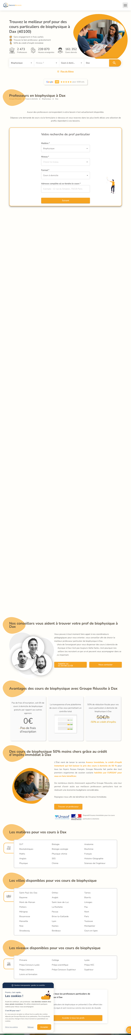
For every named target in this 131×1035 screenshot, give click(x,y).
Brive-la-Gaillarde (60, 916)
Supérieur (88, 969)
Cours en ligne (91, 930)
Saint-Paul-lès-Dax (28, 892)
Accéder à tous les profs (73, 1018)
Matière (45, 143)
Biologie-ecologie (60, 849)
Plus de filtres (67, 71)
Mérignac (23, 911)
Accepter (44, 1027)
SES (54, 858)
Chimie (55, 863)
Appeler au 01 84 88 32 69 (65, 664)
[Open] (31, 63)
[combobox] (18, 62)
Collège (55, 960)
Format (45, 170)
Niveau (45, 156)
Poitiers (22, 907)
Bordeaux (56, 930)
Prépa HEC (89, 964)
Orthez (55, 892)
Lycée (87, 960)
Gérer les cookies (11, 1027)
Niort (86, 911)
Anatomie (88, 844)
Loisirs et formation (28, 974)
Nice (21, 926)
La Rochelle (57, 907)
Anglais (22, 858)
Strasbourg (24, 930)
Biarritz (87, 897)
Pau (86, 907)
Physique (23, 863)
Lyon (54, 921)
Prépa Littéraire (26, 969)
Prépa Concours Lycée (29, 964)
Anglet (55, 897)
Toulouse (88, 921)
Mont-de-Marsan (27, 902)
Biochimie (88, 849)
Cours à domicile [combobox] (50, 175)
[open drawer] (125, 5)
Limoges (88, 902)
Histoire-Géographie (93, 858)
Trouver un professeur (68, 806)
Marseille (23, 921)
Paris (86, 916)
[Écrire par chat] (128, 1030)
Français (88, 853)
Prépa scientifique (60, 964)
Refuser (31, 1027)
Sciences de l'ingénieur (94, 863)
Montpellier (89, 926)
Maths (22, 853)
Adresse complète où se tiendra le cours (61, 183)
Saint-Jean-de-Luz (60, 902)
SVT (21, 844)
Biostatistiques (26, 849)
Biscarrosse (24, 916)
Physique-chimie (59, 853)
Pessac (55, 911)
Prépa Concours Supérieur (64, 969)
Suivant (65, 200)
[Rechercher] (115, 63)
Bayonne (23, 897)
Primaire (23, 960)
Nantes (55, 926)
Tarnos (87, 892)
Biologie (55, 844)
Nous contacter (106, 664)
